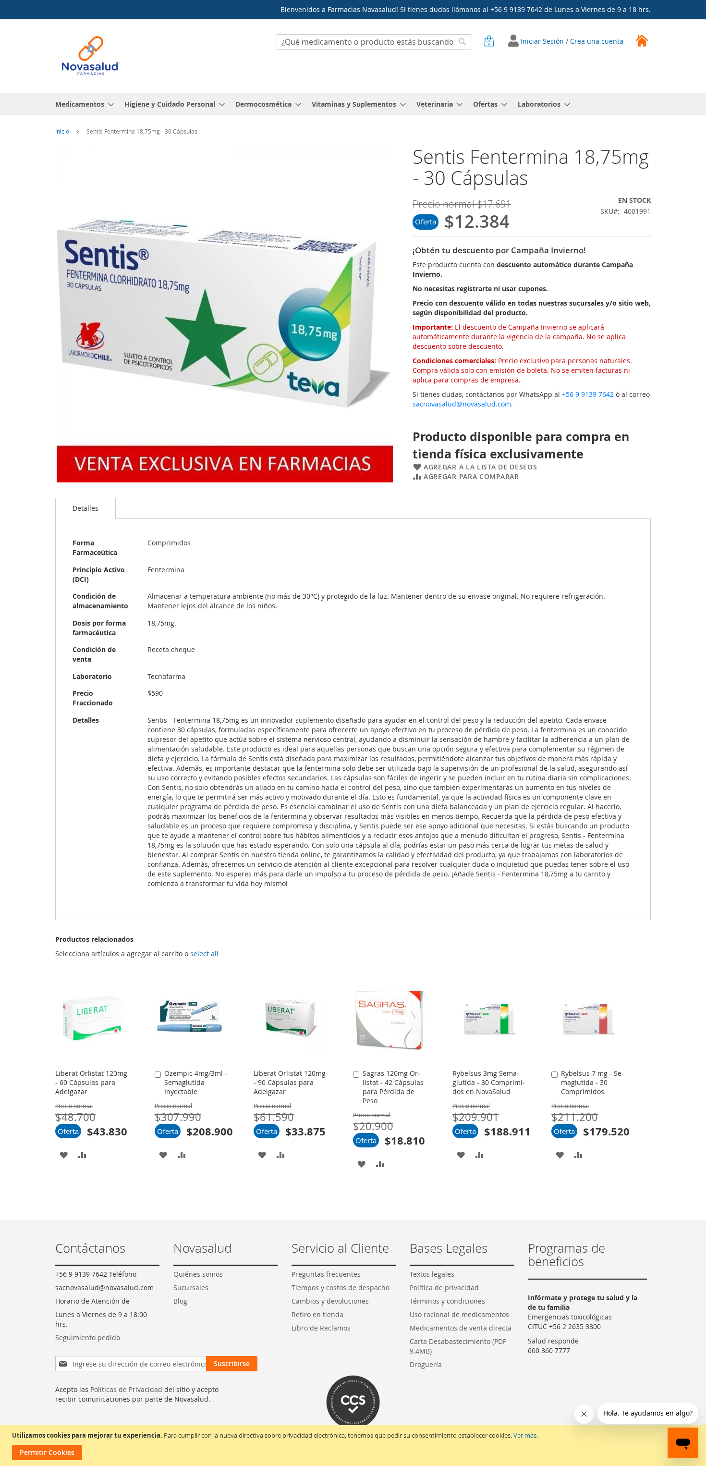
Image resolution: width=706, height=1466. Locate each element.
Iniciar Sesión (543, 41)
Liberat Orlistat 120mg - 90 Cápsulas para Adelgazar (290, 1082)
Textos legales (432, 1274)
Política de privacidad (444, 1287)
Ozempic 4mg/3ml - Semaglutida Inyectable (195, 1082)
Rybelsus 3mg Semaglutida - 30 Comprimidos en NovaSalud (488, 1082)
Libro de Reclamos (321, 1327)
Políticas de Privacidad (126, 1389)
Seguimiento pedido (87, 1337)
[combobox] (374, 41)
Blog (180, 1301)
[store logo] (90, 55)
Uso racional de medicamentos (459, 1314)
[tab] (85, 508)
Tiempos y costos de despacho (341, 1287)
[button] (63, 1154)
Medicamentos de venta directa (460, 1327)
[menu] (353, 104)
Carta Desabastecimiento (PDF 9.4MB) (458, 1346)
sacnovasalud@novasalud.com (462, 403)
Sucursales (190, 1287)
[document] (354, 1445)
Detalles (85, 508)
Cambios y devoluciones (330, 1301)
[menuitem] (81, 104)
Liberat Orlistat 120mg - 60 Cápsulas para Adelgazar (91, 1082)
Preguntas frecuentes (326, 1274)
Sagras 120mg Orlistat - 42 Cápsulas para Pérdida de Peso (393, 1087)
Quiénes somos (198, 1274)
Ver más (524, 1435)
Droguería (426, 1364)
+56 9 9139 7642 (588, 394)
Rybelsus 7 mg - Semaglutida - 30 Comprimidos (592, 1082)
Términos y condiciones (447, 1301)
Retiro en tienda (317, 1314)
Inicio (62, 131)
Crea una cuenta (596, 41)
